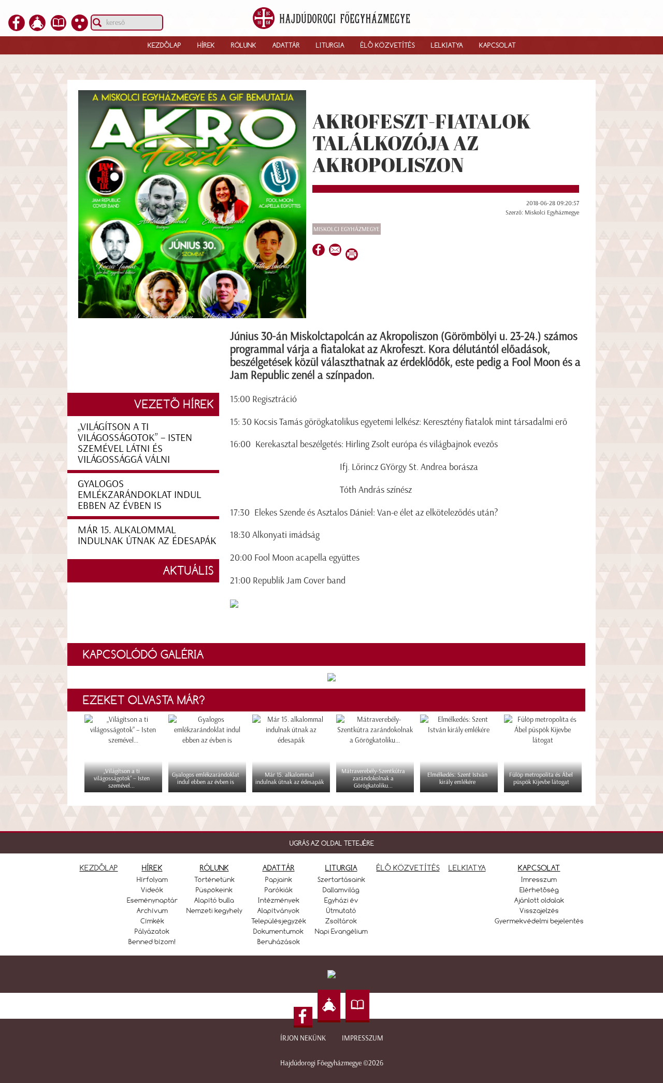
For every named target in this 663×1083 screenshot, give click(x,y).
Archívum (152, 910)
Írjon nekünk (303, 1038)
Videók (152, 890)
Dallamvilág (341, 890)
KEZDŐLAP (99, 868)
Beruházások (278, 941)
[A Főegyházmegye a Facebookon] (16, 28)
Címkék (152, 921)
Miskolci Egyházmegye (346, 229)
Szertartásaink (341, 879)
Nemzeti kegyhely (214, 910)
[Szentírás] (58, 28)
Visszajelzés (539, 910)
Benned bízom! (152, 941)
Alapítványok (278, 910)
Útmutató (341, 910)
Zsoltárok (341, 921)
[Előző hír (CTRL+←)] (26, 559)
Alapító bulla (214, 900)
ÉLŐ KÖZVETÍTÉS (408, 868)
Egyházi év (341, 900)
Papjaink (278, 879)
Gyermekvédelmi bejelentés (539, 921)
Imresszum (539, 879)
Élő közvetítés (388, 45)
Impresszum (362, 1038)
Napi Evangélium (341, 931)
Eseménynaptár (152, 900)
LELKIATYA (467, 868)
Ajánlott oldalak (539, 900)
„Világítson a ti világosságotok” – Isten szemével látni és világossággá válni (135, 442)
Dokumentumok (278, 931)
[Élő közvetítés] (37, 28)
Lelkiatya (447, 45)
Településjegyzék (278, 921)
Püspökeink (214, 890)
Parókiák (279, 890)
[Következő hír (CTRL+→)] (636, 559)
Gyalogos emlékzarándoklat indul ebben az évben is (139, 494)
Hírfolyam (152, 879)
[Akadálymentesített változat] (79, 28)
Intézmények (278, 900)
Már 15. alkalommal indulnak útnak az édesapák (147, 535)
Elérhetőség (539, 890)
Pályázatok (152, 931)
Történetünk (214, 879)
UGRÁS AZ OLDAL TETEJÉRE (332, 843)
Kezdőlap (164, 45)
